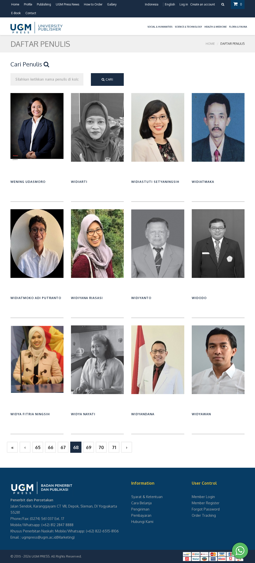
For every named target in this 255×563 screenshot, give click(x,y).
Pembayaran (141, 515)
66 (50, 447)
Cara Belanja (141, 503)
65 (38, 447)
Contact (30, 13)
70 (101, 447)
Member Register (205, 503)
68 (76, 447)
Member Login (203, 497)
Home (15, 4)
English (170, 4)
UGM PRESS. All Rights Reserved (56, 556)
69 (88, 447)
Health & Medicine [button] (215, 26)
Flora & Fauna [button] (238, 26)
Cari (109, 79)
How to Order (93, 4)
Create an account (202, 4)
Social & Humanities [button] (159, 26)
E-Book (16, 13)
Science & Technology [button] (188, 26)
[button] (145, 24)
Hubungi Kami (142, 521)
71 (114, 447)
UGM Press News (67, 4)
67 (63, 447)
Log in (184, 4)
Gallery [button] (112, 4)
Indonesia (151, 4)
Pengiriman (140, 509)
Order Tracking (204, 515)
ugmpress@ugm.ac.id (39, 537)
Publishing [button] (44, 4)
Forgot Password (206, 509)
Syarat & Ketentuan (147, 497)
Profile (28, 4)
